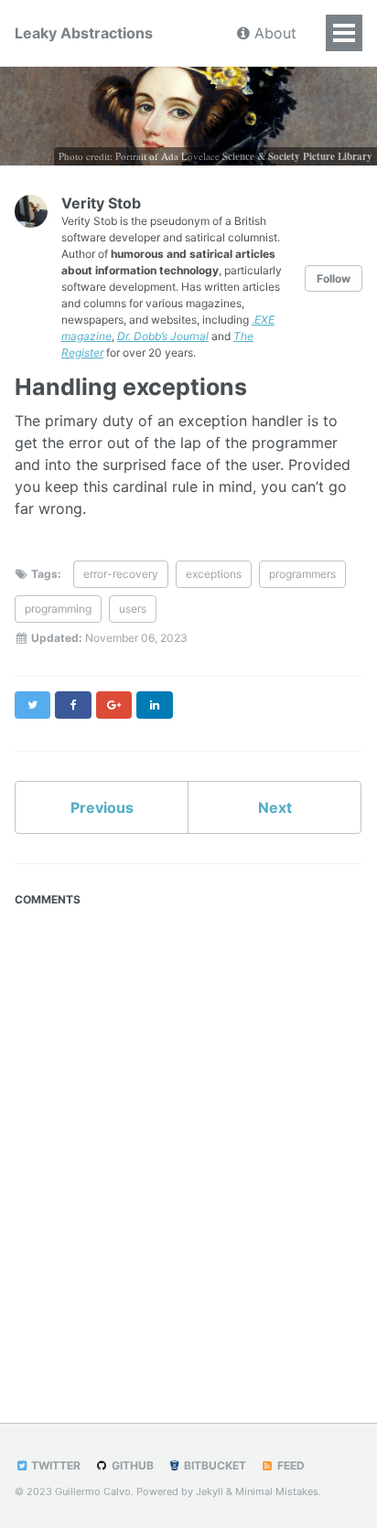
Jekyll (209, 1491)
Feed (290, 1465)
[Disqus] (188, 1144)
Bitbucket (213, 1465)
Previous (102, 807)
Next (275, 807)
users (132, 608)
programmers (302, 574)
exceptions (214, 574)
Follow (333, 278)
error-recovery (120, 574)
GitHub (131, 1465)
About (273, 33)
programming (58, 608)
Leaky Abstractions (84, 33)
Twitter (54, 1465)
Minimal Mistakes (276, 1491)
